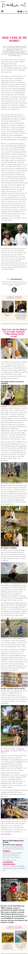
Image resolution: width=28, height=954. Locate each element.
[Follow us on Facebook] (19, 12)
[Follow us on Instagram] (21, 12)
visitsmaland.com (6, 834)
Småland (3, 406)
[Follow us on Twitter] (24, 12)
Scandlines (6, 851)
